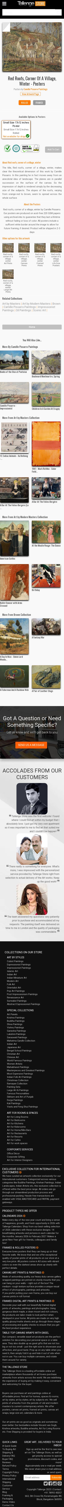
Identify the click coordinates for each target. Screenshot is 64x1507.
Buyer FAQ (7, 1459)
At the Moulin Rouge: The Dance (46, 545)
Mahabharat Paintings (18, 1067)
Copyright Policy (10, 1472)
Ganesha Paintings (16, 1030)
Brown (56, 303)
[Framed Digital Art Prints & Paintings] (53, 1301)
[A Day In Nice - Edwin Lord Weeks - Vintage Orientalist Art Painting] (14, 636)
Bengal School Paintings (19, 1050)
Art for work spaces (17, 1143)
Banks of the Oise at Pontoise (13, 371)
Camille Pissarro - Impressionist (8, 407)
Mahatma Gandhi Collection (21, 1040)
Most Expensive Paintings (20, 1073)
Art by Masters (11, 303)
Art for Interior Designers (19, 1160)
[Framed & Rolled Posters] (37, 1247)
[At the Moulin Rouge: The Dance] (46, 532)
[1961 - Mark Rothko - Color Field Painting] (46, 444)
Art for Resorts (15, 1136)
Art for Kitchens (15, 1123)
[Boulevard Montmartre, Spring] (46, 362)
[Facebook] (50, 1484)
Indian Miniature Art (17, 977)
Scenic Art (39, 310)
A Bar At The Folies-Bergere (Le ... (14, 506)
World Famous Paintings (19, 1060)
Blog (4, 1492)
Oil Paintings (23, 310)
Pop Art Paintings (16, 991)
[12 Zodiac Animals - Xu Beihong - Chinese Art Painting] (14, 437)
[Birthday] (46, 575)
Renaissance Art (15, 997)
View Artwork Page (30, 94)
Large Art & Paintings (18, 1090)
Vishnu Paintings (15, 1027)
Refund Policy (9, 1465)
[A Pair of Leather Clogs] (46, 676)
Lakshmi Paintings (16, 1034)
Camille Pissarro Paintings (20, 307)
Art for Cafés (14, 1140)
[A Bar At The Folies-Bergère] (46, 488)
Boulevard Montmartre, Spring (46, 376)
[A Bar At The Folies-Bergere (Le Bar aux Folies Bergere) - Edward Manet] (14, 489)
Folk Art (11, 984)
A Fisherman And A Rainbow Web (14, 689)
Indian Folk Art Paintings (19, 1077)
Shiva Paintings (14, 1024)
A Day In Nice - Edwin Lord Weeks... (11, 658)
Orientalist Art (14, 987)
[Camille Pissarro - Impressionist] (14, 392)
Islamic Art (12, 971)
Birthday (36, 589)
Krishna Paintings (16, 1017)
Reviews (6, 1462)
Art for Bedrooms (16, 1120)
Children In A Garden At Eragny (46, 408)
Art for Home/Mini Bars (19, 1130)
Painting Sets (13, 1086)
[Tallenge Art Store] (32, 3)
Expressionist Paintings (19, 964)
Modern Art (12, 981)
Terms (5, 1469)
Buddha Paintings (16, 1021)
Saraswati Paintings (17, 1037)
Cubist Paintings (15, 961)
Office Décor (13, 1153)
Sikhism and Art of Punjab (20, 1096)
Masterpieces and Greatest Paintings (26, 1070)
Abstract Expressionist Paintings (23, 1004)
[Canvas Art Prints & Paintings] (43, 1272)
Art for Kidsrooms (16, 1126)
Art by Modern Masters (36, 303)
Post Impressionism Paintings (22, 994)
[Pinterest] (60, 1484)
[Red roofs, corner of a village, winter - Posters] (32, 46)
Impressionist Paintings (19, 967)
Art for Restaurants (17, 1133)
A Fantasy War (38, 637)
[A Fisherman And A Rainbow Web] (14, 676)
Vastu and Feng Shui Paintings (22, 1106)
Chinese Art (13, 1057)
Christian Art (13, 1054)
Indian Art (12, 974)
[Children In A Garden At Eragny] (46, 394)
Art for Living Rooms (17, 1116)
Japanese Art (14, 1047)
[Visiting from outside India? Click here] (20, 1172)
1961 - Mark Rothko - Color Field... (44, 470)
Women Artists (14, 1063)
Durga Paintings (15, 1100)
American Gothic (7, 558)
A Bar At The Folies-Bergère (44, 501)
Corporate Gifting (16, 1156)
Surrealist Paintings (17, 1000)
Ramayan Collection (17, 1083)
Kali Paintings (14, 1103)
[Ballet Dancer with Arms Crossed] (14, 582)
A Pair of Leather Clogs (42, 690)
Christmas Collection (17, 1080)
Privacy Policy (9, 1475)
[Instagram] (55, 1484)
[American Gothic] (14, 538)
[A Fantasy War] (46, 626)
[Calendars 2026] (24, 1216)
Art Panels (12, 1014)
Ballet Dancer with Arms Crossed (11, 604)
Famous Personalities (18, 1093)
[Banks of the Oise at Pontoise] (14, 360)
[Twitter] (46, 1484)
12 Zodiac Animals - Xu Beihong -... (14, 457)
